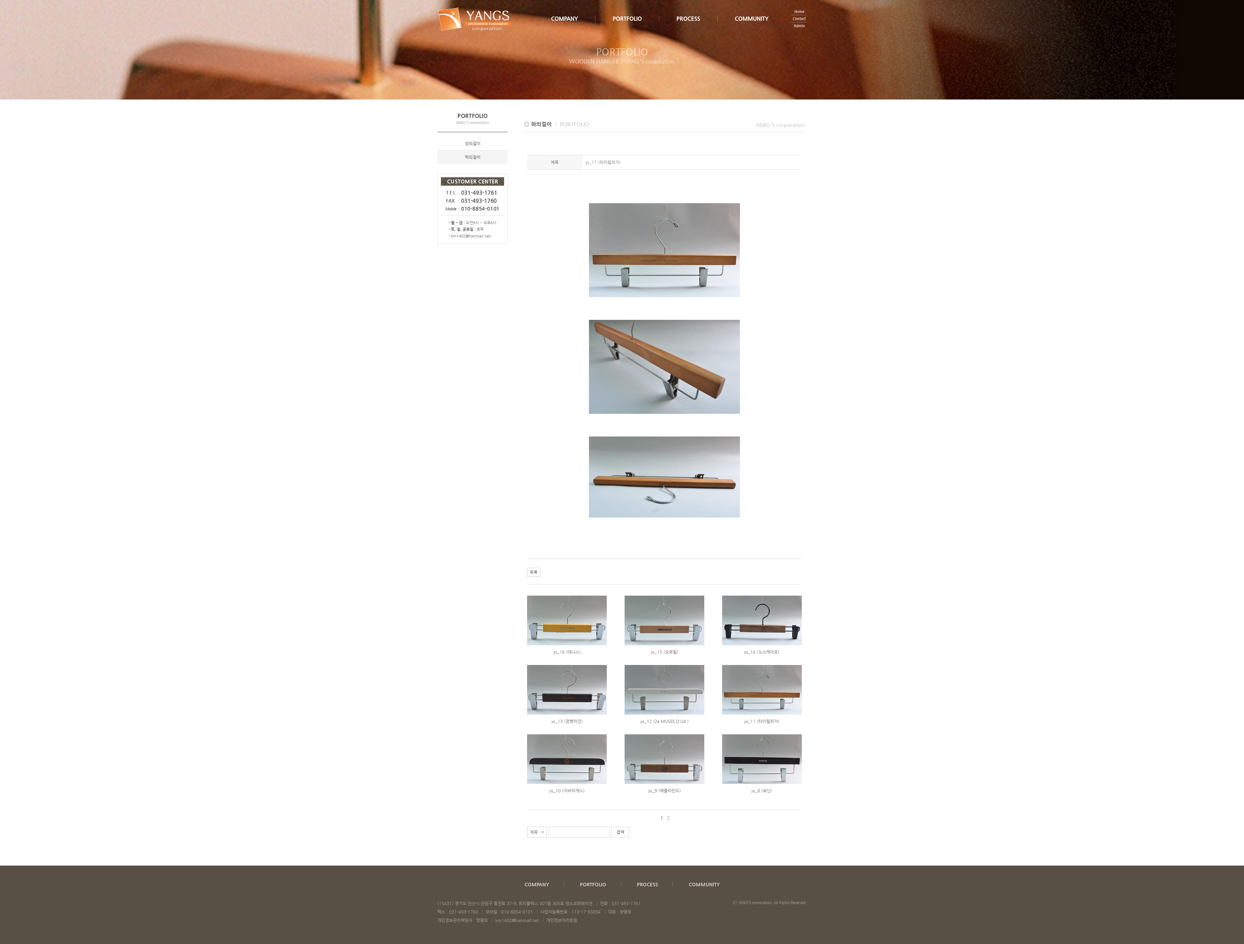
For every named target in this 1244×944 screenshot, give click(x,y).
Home (799, 11)
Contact (799, 19)
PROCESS (688, 18)
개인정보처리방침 (561, 920)
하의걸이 (472, 157)
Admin (799, 26)
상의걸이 (472, 143)
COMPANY (564, 18)
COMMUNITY (751, 18)
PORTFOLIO (627, 18)
